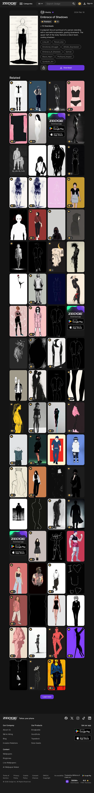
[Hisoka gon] (75, 546)
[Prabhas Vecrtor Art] (56, 449)
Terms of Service (6, 777)
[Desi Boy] (56, 289)
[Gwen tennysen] (56, 610)
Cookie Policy (25, 777)
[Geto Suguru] (75, 289)
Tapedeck (35, 739)
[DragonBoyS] (18, 353)
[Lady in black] (37, 160)
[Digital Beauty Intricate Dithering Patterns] (18, 257)
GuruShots (35, 734)
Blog (5, 739)
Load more (47, 697)
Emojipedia (35, 730)
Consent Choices (35, 777)
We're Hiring (8, 734)
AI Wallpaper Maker (11, 767)
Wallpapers (7, 754)
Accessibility (59, 775)
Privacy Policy (16, 777)
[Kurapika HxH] (75, 610)
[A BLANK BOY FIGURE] (56, 321)
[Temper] (37, 514)
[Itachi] (56, 482)
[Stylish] (75, 353)
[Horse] (56, 160)
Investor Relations (10, 743)
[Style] (56, 385)
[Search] (74, 4)
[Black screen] (37, 610)
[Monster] (18, 224)
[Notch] (18, 674)
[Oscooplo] (37, 578)
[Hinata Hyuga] (75, 449)
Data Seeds (36, 743)
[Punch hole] (18, 289)
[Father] (18, 160)
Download (68, 68)
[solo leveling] (18, 514)
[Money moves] (56, 192)
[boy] (37, 257)
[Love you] (75, 578)
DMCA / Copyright (46, 777)
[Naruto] (56, 546)
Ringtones (7, 758)
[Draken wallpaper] (18, 385)
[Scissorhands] (75, 257)
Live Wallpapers (9, 763)
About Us (7, 730)
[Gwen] (18, 321)
